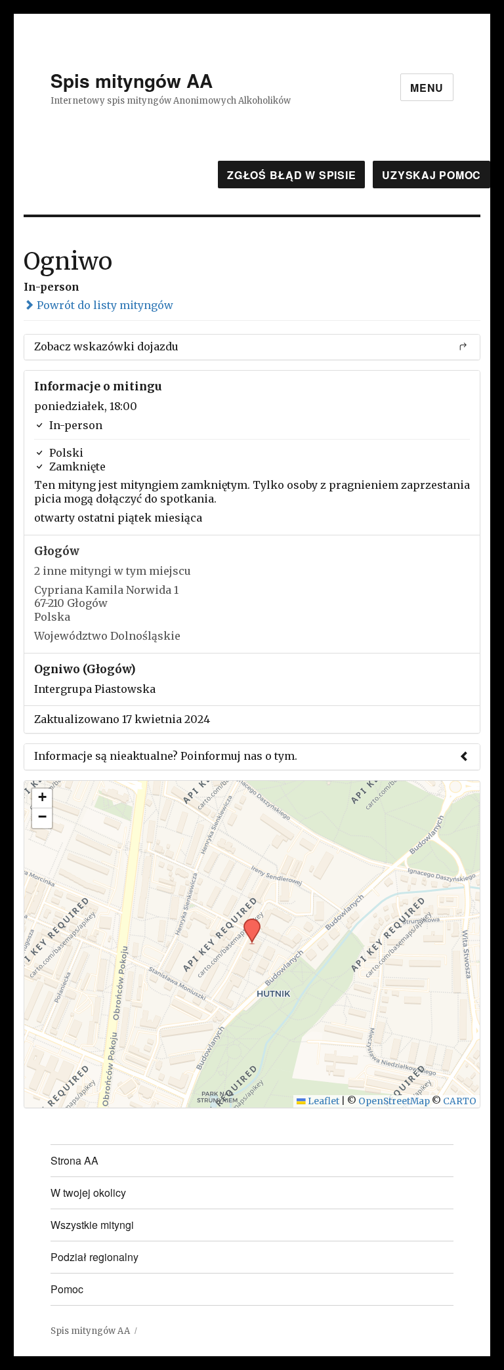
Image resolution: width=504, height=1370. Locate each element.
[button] (247, 922)
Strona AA (74, 1160)
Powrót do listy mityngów (103, 305)
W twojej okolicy (88, 1192)
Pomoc (67, 1289)
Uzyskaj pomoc (431, 174)
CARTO (459, 1101)
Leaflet (322, 1101)
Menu (427, 87)
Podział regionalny (94, 1256)
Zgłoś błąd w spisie (291, 174)
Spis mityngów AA (132, 80)
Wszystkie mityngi (92, 1224)
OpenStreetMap (394, 1101)
